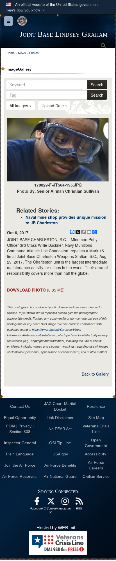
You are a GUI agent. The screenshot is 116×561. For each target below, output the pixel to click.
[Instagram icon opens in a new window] (65, 502)
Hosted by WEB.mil (56, 527)
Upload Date (53, 105)
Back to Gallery (95, 374)
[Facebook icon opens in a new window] (37, 502)
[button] (26, 10)
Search (97, 84)
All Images (19, 105)
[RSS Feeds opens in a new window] (79, 502)
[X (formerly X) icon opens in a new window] (51, 502)
